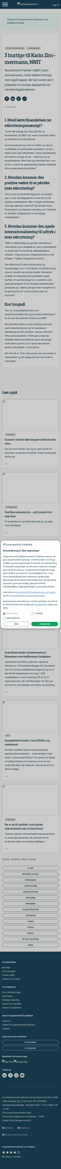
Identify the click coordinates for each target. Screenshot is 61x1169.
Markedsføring (13, 618)
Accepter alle (45, 624)
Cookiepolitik (40, 604)
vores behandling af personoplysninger (27, 595)
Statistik (39, 613)
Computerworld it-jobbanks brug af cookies (35, 592)
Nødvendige (12, 613)
